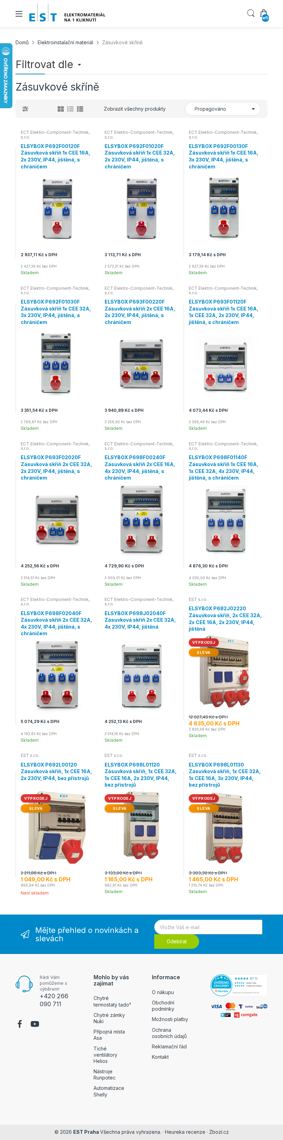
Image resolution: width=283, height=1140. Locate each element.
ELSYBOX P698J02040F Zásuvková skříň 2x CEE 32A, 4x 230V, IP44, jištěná (140, 620)
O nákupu (163, 992)
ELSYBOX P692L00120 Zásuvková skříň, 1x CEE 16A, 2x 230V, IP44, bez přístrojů (56, 771)
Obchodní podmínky (163, 1006)
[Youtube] (35, 1025)
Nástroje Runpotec (105, 1074)
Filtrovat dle (46, 64)
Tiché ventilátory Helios (105, 1055)
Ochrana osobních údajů (169, 1033)
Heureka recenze (185, 1132)
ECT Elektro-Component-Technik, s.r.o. (55, 134)
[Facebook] (20, 1025)
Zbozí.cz (219, 1132)
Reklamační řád (169, 1046)
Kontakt (160, 1057)
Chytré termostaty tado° (112, 1001)
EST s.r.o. (198, 599)
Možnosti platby (170, 1019)
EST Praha (86, 1132)
